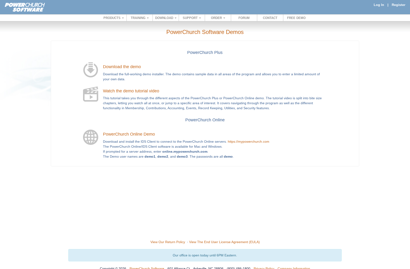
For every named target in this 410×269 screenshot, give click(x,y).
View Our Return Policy (167, 242)
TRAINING (138, 18)
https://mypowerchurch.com (248, 141)
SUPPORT (191, 18)
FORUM (244, 18)
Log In (379, 5)
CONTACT (270, 18)
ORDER (217, 18)
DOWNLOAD (164, 18)
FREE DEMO (296, 18)
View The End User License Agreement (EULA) (224, 242)
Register (398, 5)
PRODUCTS (112, 18)
